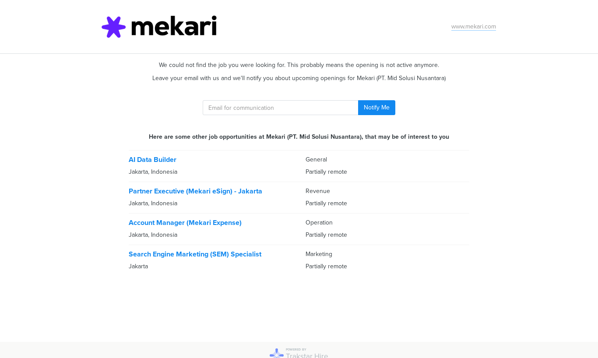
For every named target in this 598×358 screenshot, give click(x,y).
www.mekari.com (473, 26)
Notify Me (377, 107)
